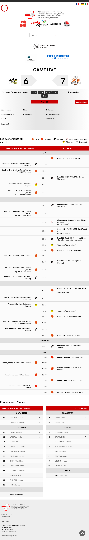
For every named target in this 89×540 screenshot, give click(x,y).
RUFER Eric (59, 422)
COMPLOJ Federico (17, 470)
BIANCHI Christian (17, 418)
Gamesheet (82, 102)
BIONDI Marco (61, 461)
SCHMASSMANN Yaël (63, 446)
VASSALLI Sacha (16, 437)
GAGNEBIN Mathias (63, 442)
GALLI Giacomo (16, 432)
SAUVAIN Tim (60, 437)
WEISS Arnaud (60, 451)
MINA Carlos (15, 485)
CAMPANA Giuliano (17, 451)
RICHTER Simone (16, 480)
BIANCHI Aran (15, 475)
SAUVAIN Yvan (61, 456)
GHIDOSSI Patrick (17, 456)
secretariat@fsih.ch (9, 536)
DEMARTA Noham (17, 422)
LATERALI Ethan (61, 418)
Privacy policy (6, 514)
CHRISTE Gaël (60, 466)
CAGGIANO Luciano (18, 446)
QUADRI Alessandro (17, 466)
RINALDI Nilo (15, 442)
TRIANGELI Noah (16, 461)
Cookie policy (6, 516)
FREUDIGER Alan (61, 432)
